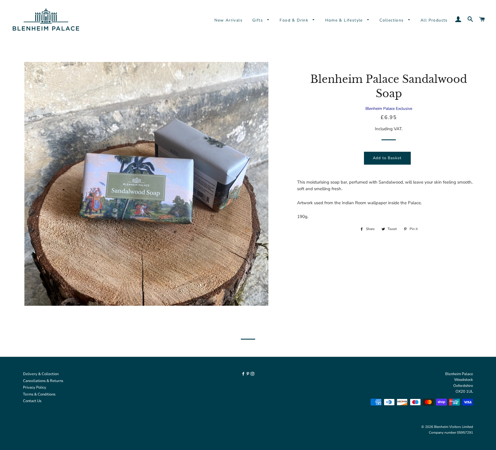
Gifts (258, 20)
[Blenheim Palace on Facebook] (243, 374)
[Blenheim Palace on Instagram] (252, 374)
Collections (392, 20)
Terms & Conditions (39, 394)
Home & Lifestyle (345, 20)
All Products (434, 20)
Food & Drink (295, 20)
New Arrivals (228, 20)
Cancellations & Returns (43, 380)
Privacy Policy (34, 387)
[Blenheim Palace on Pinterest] (248, 374)
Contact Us (32, 401)
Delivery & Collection (41, 374)
